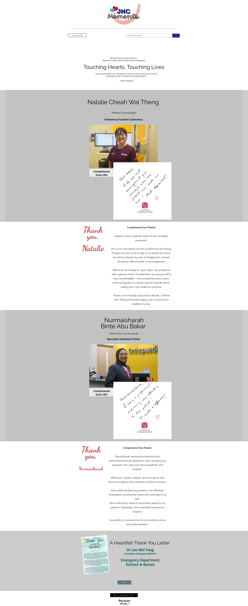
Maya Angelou (127, 81)
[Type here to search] (176, 35)
